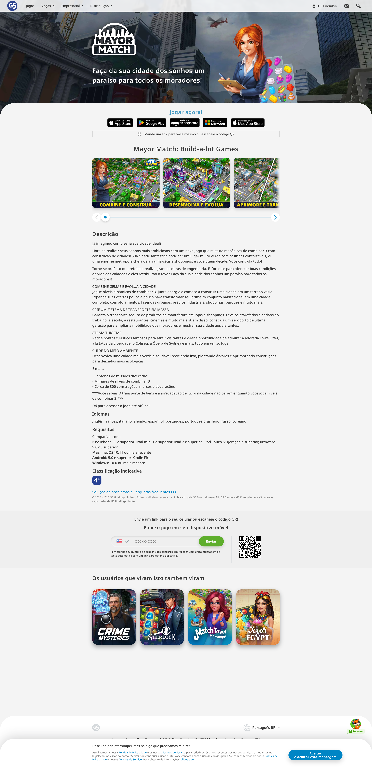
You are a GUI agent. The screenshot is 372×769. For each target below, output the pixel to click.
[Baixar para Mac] (248, 122)
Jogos (30, 6)
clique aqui (187, 759)
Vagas (46, 6)
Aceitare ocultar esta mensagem (315, 755)
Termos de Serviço (174, 752)
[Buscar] (358, 6)
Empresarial (71, 6)
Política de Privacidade (133, 752)
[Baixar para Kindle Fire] (185, 122)
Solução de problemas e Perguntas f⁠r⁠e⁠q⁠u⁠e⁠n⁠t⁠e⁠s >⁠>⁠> (134, 491)
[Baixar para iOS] (120, 122)
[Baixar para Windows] (215, 122)
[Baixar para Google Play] (151, 122)
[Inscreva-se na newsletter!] (346, 6)
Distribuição (100, 6)
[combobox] (120, 541)
